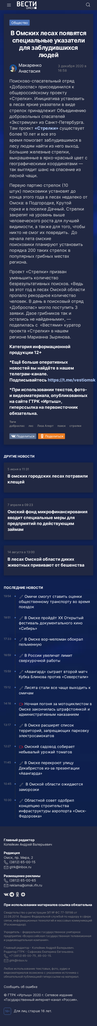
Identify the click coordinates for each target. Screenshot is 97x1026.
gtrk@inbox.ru (20, 867)
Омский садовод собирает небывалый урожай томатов (47, 749)
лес (30, 426)
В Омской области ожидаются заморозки (51, 787)
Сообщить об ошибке (20, 987)
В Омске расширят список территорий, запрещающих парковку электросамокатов (54, 730)
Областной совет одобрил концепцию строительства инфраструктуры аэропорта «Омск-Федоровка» (52, 808)
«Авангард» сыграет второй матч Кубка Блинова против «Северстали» (54, 674)
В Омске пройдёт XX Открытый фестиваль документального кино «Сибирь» (51, 623)
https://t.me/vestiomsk (71, 379)
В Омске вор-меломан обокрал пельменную (51, 642)
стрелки (75, 426)
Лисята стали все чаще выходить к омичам (55, 690)
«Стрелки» (46, 128)
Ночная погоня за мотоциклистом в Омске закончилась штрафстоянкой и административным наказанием (55, 709)
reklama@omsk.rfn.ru (25, 885)
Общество (19, 23)
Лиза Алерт (45, 426)
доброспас (17, 426)
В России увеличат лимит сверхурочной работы (46, 658)
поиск (61, 426)
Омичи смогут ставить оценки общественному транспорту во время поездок (54, 601)
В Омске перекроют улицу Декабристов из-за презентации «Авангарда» (49, 768)
